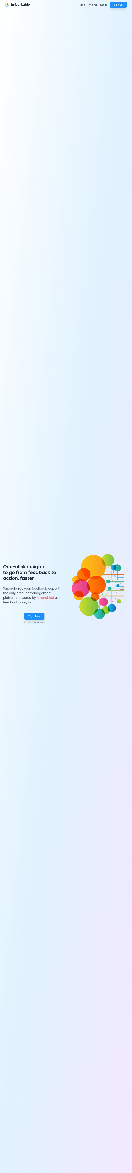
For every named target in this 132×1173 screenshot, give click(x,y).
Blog (82, 5)
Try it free (34, 616)
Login (103, 5)
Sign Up (118, 4)
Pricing (92, 5)
